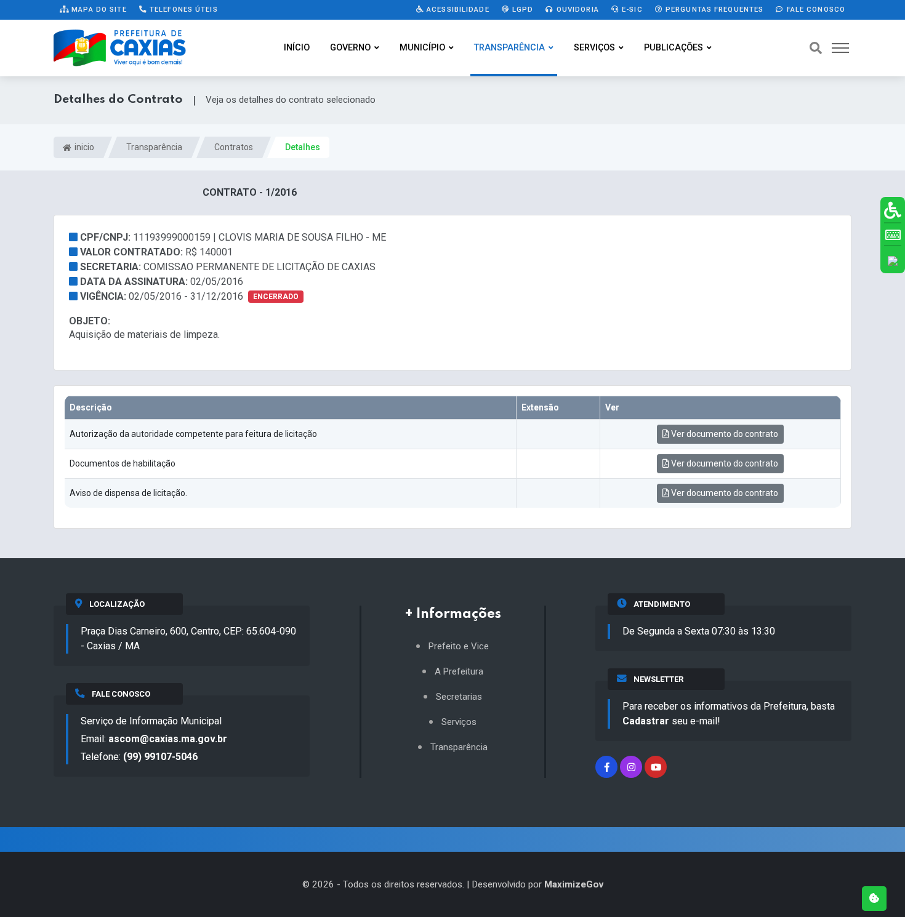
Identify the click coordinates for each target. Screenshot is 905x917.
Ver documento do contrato (723, 434)
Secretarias (459, 697)
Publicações (673, 47)
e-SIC (631, 9)
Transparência (509, 47)
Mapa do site (98, 9)
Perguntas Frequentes (713, 9)
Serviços (594, 47)
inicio (83, 147)
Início (297, 47)
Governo (350, 47)
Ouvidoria (576, 9)
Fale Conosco (814, 9)
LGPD (522, 9)
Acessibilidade (456, 9)
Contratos (233, 147)
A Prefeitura (459, 671)
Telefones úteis (182, 9)
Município (422, 47)
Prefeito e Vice (458, 646)
